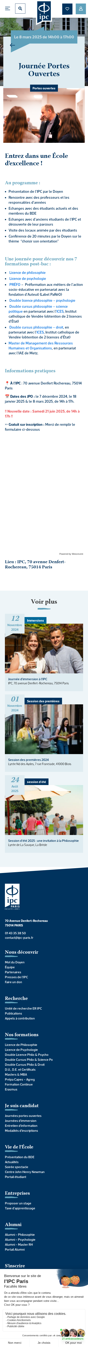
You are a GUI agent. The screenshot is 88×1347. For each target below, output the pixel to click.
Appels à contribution (20, 1018)
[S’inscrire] (81, 9)
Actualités (12, 1162)
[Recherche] (20, 9)
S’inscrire (15, 1266)
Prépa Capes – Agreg (20, 1079)
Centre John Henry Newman (25, 1172)
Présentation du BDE (19, 1157)
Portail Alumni (15, 1249)
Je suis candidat (22, 1106)
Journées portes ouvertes (23, 1116)
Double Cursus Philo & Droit (25, 1064)
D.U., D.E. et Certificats (20, 1069)
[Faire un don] (67, 9)
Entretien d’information (21, 1125)
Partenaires (13, 972)
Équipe (10, 967)
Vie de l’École (19, 1147)
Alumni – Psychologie (20, 1239)
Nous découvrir (21, 952)
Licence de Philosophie (21, 1045)
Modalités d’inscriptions (21, 1130)
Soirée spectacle (16, 1167)
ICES (60, 311)
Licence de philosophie (27, 272)
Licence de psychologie (27, 278)
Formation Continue (19, 1084)
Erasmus (11, 1089)
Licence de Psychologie (21, 1049)
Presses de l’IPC (16, 977)
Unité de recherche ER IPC (23, 1008)
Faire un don (13, 982)
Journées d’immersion (20, 1120)
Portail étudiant (15, 1177)
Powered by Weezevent (71, 554)
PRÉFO (14, 284)
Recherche (16, 999)
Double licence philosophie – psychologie (42, 300)
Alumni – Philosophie (20, 1234)
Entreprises (17, 1194)
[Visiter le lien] (44, 12)
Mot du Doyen (15, 962)
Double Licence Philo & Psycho (27, 1054)
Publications (13, 1013)
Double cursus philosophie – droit (36, 327)
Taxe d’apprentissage (20, 1208)
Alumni (13, 1225)
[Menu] (8, 9)
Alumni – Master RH (19, 1244)
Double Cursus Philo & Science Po (29, 1059)
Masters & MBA (16, 1074)
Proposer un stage (18, 1203)
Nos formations (21, 1035)
